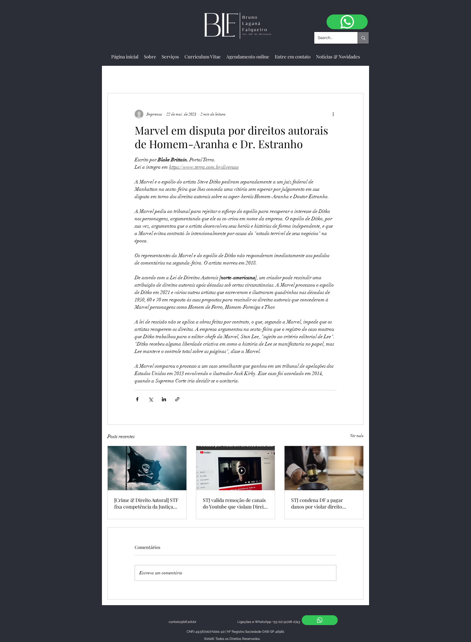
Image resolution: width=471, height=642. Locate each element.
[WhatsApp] (347, 21)
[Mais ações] (333, 114)
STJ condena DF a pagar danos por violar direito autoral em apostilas (317, 503)
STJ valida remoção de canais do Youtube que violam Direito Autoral (235, 503)
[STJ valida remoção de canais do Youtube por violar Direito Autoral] (235, 468)
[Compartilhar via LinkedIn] (164, 399)
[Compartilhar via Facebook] (137, 399)
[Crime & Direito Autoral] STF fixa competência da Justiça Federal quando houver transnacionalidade (146, 503)
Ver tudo (357, 435)
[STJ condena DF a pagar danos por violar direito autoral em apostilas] (324, 468)
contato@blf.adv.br (182, 622)
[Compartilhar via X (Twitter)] (150, 399)
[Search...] (363, 38)
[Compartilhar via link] (177, 399)
